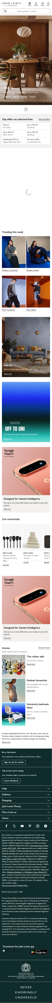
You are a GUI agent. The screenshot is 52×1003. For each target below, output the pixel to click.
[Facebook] (6, 827)
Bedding (24, 96)
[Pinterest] (29, 827)
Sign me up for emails (14, 762)
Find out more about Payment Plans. (15, 886)
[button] (48, 4)
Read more (31, 664)
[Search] (5, 11)
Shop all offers (44, 119)
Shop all (32, 96)
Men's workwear (8, 310)
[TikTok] (45, 827)
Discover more (44, 647)
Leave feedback (11, 781)
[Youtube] (22, 827)
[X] (14, 827)
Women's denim (32, 270)
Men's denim (31, 310)
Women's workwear (10, 270)
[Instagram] (37, 827)
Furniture (7, 96)
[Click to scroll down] (26, 109)
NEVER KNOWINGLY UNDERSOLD (26, 992)
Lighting (16, 96)
